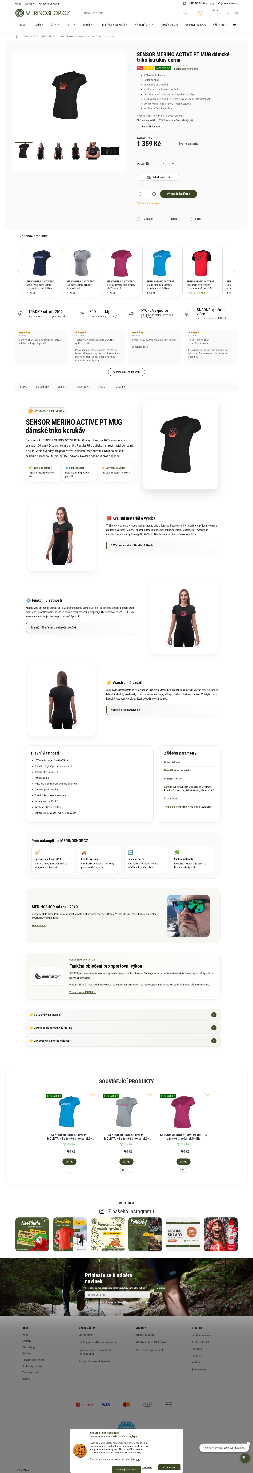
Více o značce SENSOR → (82, 992)
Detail (69, 1161)
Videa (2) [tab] (62, 387)
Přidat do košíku (177, 194)
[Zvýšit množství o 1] (154, 194)
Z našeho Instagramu (131, 1211)
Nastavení (147, 1467)
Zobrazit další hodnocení (126, 371)
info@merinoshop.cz (202, 1335)
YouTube (196, 1362)
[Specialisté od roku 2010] (53, 859)
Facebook (197, 1348)
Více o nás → (39, 925)
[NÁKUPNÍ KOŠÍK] (236, 13)
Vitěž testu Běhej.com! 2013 (149, 1350)
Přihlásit (161, 1288)
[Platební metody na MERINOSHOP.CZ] (85, 1404)
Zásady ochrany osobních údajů (95, 1361)
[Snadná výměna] (146, 859)
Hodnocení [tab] (83, 387)
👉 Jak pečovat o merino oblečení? (122, 1041)
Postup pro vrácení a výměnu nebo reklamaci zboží (96, 1352)
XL (183, 1170)
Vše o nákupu (29, 1347)
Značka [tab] (120, 387)
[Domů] (18, 36)
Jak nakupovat (86, 1334)
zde (138, 1459)
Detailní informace (151, 126)
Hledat (187, 12)
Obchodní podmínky (32, 1366)
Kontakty (29, 3)
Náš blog (26, 1353)
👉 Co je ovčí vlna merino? (122, 1015)
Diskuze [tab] (102, 387)
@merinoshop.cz (200, 1369)
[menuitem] (23, 25)
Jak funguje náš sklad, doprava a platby (98, 1342)
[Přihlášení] (228, 13)
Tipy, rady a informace (33, 1359)
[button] (18, 271)
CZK (213, 10)
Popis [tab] (23, 387)
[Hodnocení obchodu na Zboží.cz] (23, 1470)
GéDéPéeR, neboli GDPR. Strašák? (151, 1342)
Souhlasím (171, 1467)
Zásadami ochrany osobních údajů (133, 1302)
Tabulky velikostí (30, 1372)
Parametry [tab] (42, 387)
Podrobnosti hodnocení (186, 68)
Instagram (197, 1355)
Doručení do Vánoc (144, 1334)
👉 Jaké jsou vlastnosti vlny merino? (122, 1028)
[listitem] (41, 271)
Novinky (26, 1378)
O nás (18, 3)
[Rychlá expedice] (100, 859)
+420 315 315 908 (200, 1342)
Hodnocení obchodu (49, 3)
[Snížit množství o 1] (140, 194)
